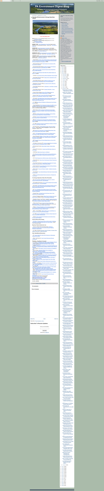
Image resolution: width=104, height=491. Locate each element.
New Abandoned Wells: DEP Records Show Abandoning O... (68, 188)
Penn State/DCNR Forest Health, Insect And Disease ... (68, 259)
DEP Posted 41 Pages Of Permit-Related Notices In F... (67, 157)
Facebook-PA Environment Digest (67, 29)
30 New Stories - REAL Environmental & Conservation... (67, 116)
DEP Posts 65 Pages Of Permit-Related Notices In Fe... (67, 273)
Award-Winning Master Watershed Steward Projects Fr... (68, 208)
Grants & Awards (64, 25)
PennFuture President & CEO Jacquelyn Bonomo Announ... (68, 220)
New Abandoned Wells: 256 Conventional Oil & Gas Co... (67, 191)
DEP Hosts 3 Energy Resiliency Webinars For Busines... (67, 282)
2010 (63, 482)
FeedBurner (47, 332)
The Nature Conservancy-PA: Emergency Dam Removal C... (68, 148)
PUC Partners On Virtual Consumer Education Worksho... (67, 96)
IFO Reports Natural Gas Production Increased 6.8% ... (68, 217)
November (65, 75)
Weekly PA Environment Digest (67, 31)
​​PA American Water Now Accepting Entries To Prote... (67, 348)
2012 (63, 479)
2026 (63, 67)
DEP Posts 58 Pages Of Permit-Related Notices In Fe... (67, 385)
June (64, 82)
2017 (63, 472)
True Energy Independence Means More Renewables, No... (67, 133)
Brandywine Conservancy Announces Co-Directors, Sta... (67, 328)
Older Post (56, 318)
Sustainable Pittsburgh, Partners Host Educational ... (68, 400)
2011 (63, 481)
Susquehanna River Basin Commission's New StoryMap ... (67, 311)
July (63, 81)
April (64, 85)
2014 (63, 476)
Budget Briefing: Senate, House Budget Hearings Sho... (67, 173)
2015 (63, 475)
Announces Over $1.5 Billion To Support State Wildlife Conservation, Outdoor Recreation (44, 231)
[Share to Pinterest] (38, 281)
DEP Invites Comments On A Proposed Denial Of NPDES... (68, 388)
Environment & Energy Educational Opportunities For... (67, 123)
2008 (63, 485)
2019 (63, 469)
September (65, 78)
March (64, 87)
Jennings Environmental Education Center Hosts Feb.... (67, 276)
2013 (63, 478)
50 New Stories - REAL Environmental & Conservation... (67, 370)
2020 (63, 468)
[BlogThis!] (34, 281)
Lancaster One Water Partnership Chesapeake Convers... (67, 227)
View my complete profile (66, 61)
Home (44, 318)
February (64, 88)
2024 (63, 70)
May (64, 84)
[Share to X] (35, 281)
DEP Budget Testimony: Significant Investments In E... (68, 100)
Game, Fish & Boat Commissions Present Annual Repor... (67, 293)
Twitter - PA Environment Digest (67, 28)
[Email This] (32, 281)
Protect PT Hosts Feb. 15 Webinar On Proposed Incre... (67, 410)
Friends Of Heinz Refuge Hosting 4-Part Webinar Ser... (67, 142)
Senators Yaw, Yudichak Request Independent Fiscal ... (68, 93)
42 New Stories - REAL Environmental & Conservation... (67, 238)
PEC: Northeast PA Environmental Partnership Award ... (68, 445)
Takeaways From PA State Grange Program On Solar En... (67, 315)
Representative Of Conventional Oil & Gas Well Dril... (68, 406)
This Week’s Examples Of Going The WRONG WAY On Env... (67, 120)
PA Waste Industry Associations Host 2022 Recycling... (67, 129)
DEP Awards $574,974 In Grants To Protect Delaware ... (68, 433)
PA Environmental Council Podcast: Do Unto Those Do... (67, 286)
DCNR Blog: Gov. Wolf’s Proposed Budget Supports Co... (68, 392)
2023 (63, 71)
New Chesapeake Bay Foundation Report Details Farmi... (67, 339)
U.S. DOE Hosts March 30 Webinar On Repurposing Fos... (67, 139)
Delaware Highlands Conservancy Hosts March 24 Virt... (68, 305)
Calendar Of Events (65, 26)
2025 (63, 68)
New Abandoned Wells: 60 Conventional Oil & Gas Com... (67, 195)
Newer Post (33, 318)
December (65, 74)
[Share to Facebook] (37, 281)
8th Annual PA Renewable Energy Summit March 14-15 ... (68, 256)
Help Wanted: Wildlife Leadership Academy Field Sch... (68, 290)
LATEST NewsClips (65, 23)
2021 (63, 466)
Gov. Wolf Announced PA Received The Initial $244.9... (67, 462)
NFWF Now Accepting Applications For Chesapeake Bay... (66, 453)
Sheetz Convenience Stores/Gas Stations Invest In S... (68, 299)
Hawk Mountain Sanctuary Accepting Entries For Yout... (67, 179)
